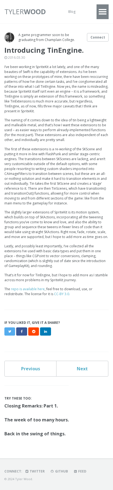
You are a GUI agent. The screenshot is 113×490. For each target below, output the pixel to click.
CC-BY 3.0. (62, 294)
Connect (98, 37)
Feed (81, 471)
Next (82, 369)
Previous (30, 369)
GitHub (61, 471)
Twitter (37, 471)
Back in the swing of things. (35, 434)
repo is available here (28, 289)
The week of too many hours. (36, 420)
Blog (71, 11)
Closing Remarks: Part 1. (31, 406)
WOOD (25, 11)
